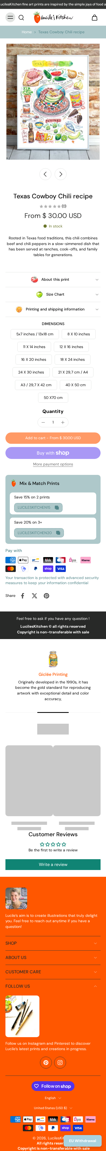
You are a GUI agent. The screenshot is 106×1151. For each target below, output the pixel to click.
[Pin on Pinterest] (46, 596)
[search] (21, 17)
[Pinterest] (46, 1063)
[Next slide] (61, 174)
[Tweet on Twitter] (34, 596)
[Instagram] (60, 1063)
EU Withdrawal (82, 1140)
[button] (53, 438)
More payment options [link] (53, 464)
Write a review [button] (53, 864)
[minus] (43, 422)
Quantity (53, 411)
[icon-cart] (95, 17)
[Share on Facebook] (23, 596)
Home (27, 31)
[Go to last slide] (45, 174)
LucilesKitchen (60, 1138)
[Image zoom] (53, 101)
